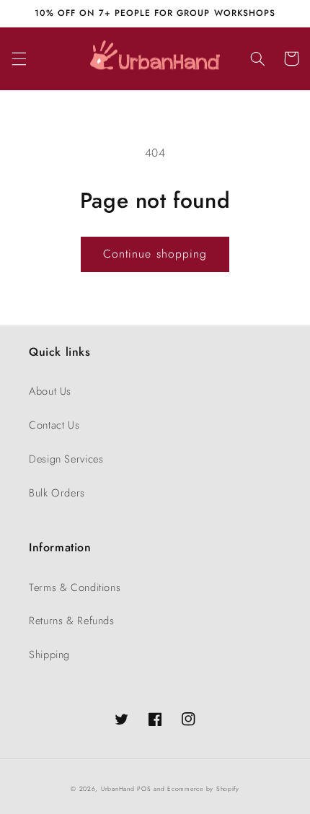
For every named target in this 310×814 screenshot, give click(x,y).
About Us (50, 391)
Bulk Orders (57, 493)
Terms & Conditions (74, 587)
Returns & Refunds (72, 621)
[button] (18, 58)
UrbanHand (118, 788)
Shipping (49, 654)
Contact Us (54, 425)
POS (144, 788)
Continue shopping (155, 253)
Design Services (66, 459)
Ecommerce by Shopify (203, 788)
